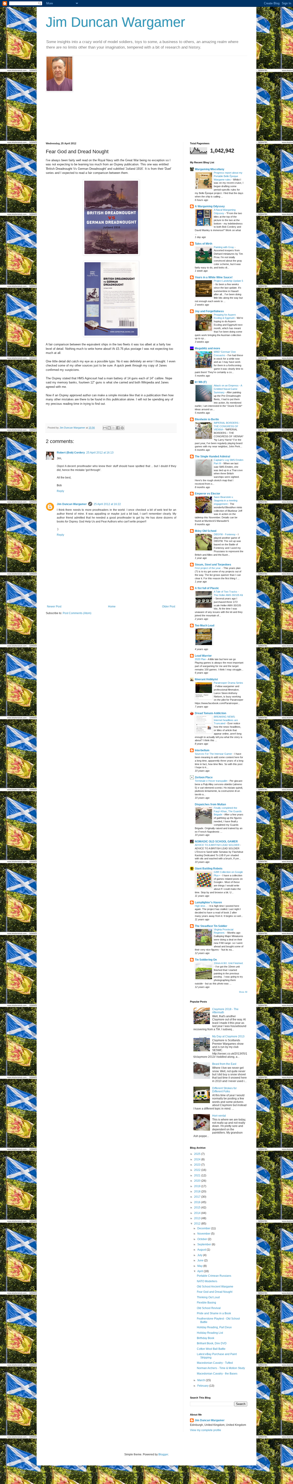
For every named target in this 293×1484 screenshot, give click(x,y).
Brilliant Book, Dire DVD (212, 1343)
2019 (197, 1186)
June (200, 1260)
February (203, 1385)
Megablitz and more (207, 348)
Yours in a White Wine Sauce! (214, 277)
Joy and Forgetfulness (209, 311)
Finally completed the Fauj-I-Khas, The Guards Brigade (228, 811)
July (200, 1255)
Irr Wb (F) (201, 382)
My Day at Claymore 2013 (228, 1036)
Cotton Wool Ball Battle (211, 1348)
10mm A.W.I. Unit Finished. (228, 963)
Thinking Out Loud (208, 1297)
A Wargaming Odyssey (210, 206)
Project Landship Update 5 (228, 280)
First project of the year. (208, 568)
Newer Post (54, 606)
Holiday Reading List (210, 1332)
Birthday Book (205, 1338)
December (204, 1228)
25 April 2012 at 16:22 (107, 504)
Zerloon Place (204, 777)
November (204, 1233)
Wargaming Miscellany (209, 169)
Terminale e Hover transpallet (211, 780)
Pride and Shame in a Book (214, 1313)
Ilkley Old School (205, 531)
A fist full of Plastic (207, 588)
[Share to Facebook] (118, 428)
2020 (197, 1180)
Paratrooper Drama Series (228, 682)
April (200, 1271)
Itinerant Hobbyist (206, 679)
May (200, 1266)
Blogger (163, 1454)
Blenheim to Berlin (207, 419)
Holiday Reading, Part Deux (214, 1327)
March (201, 1380)
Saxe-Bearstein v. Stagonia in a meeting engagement (225, 500)
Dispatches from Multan (210, 804)
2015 (197, 1207)
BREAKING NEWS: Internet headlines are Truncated (226, 720)
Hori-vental (219, 1115)
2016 (197, 1202)
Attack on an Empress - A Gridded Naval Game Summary (228, 389)
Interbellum (202, 750)
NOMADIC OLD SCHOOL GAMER (216, 841)
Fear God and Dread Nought (214, 1291)
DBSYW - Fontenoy (225, 534)
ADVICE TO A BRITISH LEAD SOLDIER (217, 845)
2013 (197, 1218)
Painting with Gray (224, 247)
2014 (197, 1213)
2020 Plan (200, 659)
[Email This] (105, 428)
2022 (197, 1170)
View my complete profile (205, 1430)
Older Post (168, 606)
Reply (60, 491)
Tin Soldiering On (206, 959)
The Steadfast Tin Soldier (211, 926)
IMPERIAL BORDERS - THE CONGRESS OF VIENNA (227, 426)
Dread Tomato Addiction (210, 713)
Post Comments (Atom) (77, 613)
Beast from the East (224, 1064)
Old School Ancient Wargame (215, 1286)
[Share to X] (113, 428)
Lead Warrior (203, 655)
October (202, 1239)
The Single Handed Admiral (212, 456)
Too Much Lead (204, 625)
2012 (197, 1223)
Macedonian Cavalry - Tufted (215, 1362)
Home (112, 606)
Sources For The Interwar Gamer (214, 753)
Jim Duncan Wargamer (115, 22)
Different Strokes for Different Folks (224, 1090)
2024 (197, 1159)
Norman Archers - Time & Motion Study (221, 1368)
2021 (197, 1175)
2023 (197, 1164)
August (202, 1249)
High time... (201, 906)
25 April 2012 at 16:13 (100, 452)
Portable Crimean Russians (214, 1275)
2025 (197, 1154)
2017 (197, 1196)
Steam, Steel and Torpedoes (213, 564)
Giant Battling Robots (208, 868)
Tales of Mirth (203, 243)
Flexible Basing (206, 1302)
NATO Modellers (207, 1281)
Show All (243, 992)
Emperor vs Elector (207, 493)
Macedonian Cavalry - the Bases (217, 1373)
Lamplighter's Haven (208, 902)
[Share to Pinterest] (122, 428)
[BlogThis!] (109, 428)
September (204, 1244)
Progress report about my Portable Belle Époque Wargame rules (228, 176)
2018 (197, 1191)
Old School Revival (209, 1308)
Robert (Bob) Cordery (71, 452)
